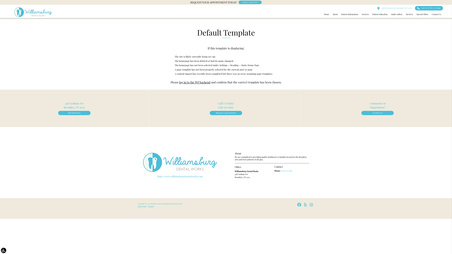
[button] (3, 250)
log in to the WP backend (194, 82)
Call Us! (431, 8)
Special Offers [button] (422, 14)
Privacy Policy (142, 206)
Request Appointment (250, 2)
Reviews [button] (409, 14)
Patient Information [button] (349, 14)
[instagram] (311, 205)
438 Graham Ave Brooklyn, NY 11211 (396, 8)
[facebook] (299, 205)
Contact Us (377, 113)
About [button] (335, 14)
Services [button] (365, 14)
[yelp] (305, 205)
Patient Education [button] (380, 14)
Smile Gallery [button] (397, 14)
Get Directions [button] (74, 113)
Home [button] (326, 14)
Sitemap (151, 206)
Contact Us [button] (436, 14)
